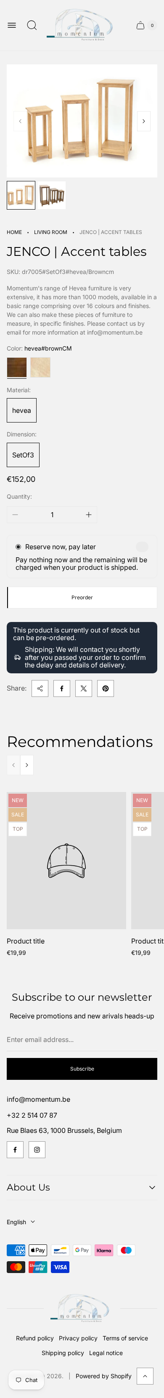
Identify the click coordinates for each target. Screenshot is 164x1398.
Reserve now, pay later (60, 546)
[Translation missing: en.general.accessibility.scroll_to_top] (145, 1376)
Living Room (50, 232)
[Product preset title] (66, 861)
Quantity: (19, 496)
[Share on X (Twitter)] (83, 688)
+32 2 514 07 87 (32, 1115)
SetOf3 (23, 455)
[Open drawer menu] (12, 25)
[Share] (40, 688)
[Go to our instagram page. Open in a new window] (37, 1149)
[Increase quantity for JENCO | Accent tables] (89, 515)
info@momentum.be (38, 1099)
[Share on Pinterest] (105, 688)
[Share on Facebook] (61, 688)
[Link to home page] (81, 1308)
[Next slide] (144, 121)
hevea (21, 410)
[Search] (32, 25)
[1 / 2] (21, 195)
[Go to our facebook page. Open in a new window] (15, 1149)
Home (14, 232)
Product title (26, 941)
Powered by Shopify (104, 1375)
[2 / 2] (51, 195)
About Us (28, 1187)
